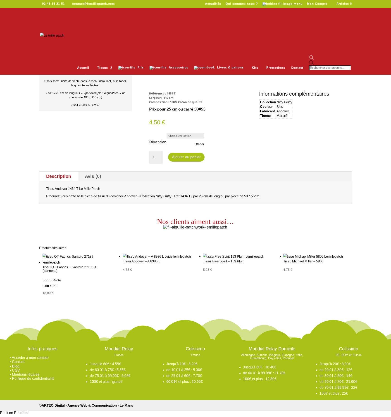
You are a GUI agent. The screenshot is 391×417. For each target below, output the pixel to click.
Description (58, 176)
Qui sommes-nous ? (242, 3)
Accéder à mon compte (30, 358)
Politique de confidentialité (33, 378)
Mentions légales (25, 374)
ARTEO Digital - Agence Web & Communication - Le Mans (87, 405)
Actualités (213, 3)
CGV (16, 370)
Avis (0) (93, 176)
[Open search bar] (330, 57)
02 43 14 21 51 (53, 3)
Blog (15, 366)
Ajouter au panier (186, 157)
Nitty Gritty (284, 102)
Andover (283, 111)
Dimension (157, 142)
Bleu (280, 106)
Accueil (83, 67)
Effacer (199, 144)
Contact (297, 67)
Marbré (282, 116)
